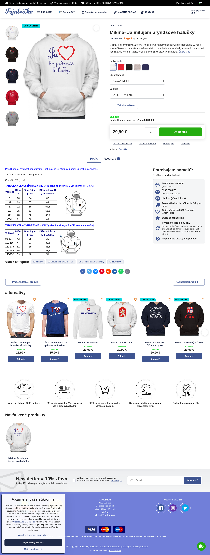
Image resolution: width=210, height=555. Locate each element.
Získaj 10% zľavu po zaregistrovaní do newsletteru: (42, 483)
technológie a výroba (132, 536)
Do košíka (180, 131)
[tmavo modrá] (145, 67)
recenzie (154, 536)
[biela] (113, 67)
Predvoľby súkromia (89, 546)
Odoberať (192, 480)
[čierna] (129, 67)
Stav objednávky (140, 546)
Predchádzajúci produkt (25, 282)
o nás (146, 536)
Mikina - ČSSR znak (121, 342)
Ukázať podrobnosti (33, 549)
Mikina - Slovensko (88, 342)
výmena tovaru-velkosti (103, 536)
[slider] (129, 38)
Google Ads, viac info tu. (24, 522)
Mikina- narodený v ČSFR (189, 342)
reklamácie (86, 536)
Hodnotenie (116, 38)
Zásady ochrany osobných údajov (115, 546)
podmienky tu (116, 480)
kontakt (163, 536)
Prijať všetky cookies (33, 542)
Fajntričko (122, 149)
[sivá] (137, 67)
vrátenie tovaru (72, 536)
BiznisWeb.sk (115, 550)
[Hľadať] (179, 12)
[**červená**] (121, 67)
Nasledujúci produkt (187, 282)
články (118, 536)
